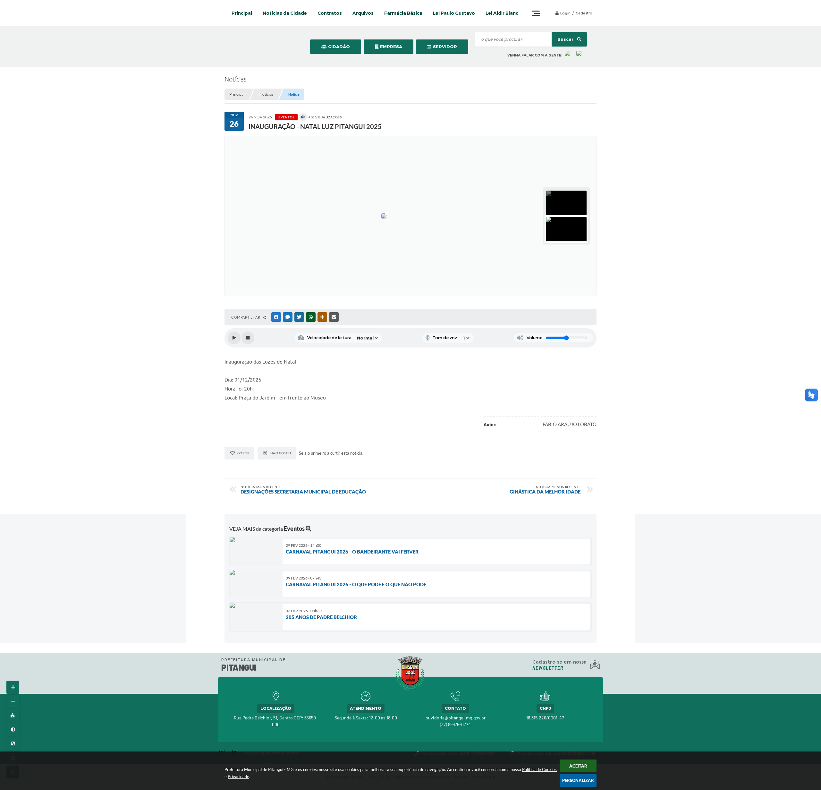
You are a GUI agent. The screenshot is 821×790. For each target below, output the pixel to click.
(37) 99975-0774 (455, 724)
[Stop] (247, 337)
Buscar (565, 39)
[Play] (234, 337)
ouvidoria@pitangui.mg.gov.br (456, 717)
